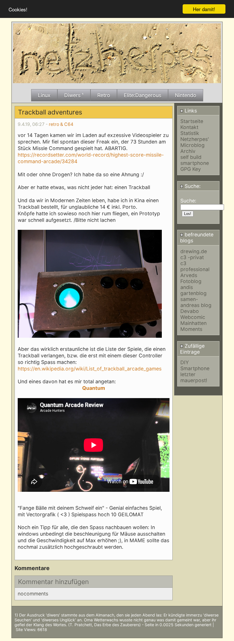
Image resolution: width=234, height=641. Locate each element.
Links (190, 111)
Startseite (191, 121)
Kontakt (189, 127)
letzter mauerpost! (193, 377)
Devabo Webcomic (192, 314)
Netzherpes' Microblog (194, 142)
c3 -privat (192, 257)
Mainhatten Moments (193, 326)
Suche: (192, 186)
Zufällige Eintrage (192, 349)
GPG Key (190, 169)
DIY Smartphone (194, 365)
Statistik (189, 133)
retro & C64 (61, 124)
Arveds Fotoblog (190, 278)
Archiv (187, 151)
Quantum (93, 388)
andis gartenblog (193, 290)
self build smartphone (194, 160)
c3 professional (194, 266)
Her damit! (204, 9)
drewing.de (193, 251)
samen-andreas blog (195, 302)
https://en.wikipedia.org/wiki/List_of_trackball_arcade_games (90, 369)
